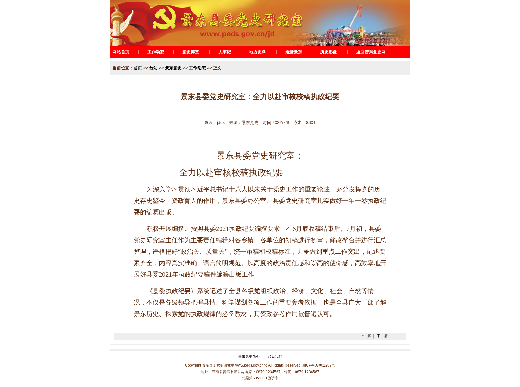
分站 (153, 67)
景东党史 (173, 67)
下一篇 (382, 336)
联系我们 (275, 356)
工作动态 (197, 67)
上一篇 (365, 336)
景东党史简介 (249, 356)
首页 (138, 67)
